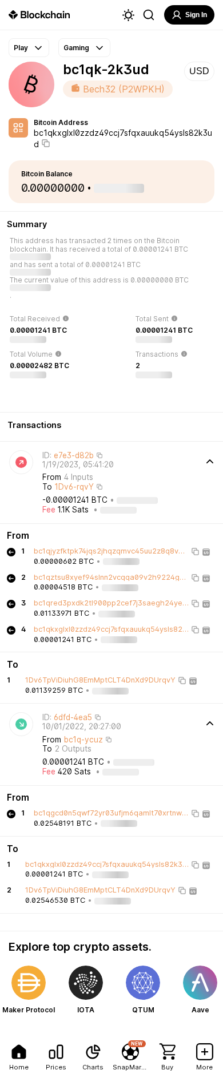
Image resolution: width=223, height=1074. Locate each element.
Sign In (196, 15)
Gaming (76, 47)
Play (21, 47)
